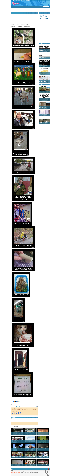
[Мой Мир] (16, 401)
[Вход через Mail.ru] (21, 413)
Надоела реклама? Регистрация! (18, 6)
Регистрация (17, 0)
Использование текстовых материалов (15, 472)
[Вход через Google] (19, 413)
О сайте (12, 468)
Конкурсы (41, 18)
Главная (13, 6)
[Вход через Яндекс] (23, 413)
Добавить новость (25, 6)
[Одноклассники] (14, 401)
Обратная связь (47, 0)
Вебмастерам (32, 468)
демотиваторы (18, 404)
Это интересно (41, 14)
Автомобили (46, 16)
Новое (28, 6)
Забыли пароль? (14, 0)
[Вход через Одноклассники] (17, 413)
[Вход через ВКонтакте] (13, 413)
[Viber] (17, 401)
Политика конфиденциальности (18, 468)
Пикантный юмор (42, 15)
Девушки (46, 15)
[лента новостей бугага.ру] (49, 0)
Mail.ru (27, 0)
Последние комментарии (32, 6)
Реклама (45, 0)
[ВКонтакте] (13, 401)
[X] (15, 401)
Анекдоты (46, 14)
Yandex (29, 0)
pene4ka (18, 406)
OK (24, 0)
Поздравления (46, 18)
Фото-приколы (13, 404)
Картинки (41, 16)
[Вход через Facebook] (15, 413)
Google (26, 0)
